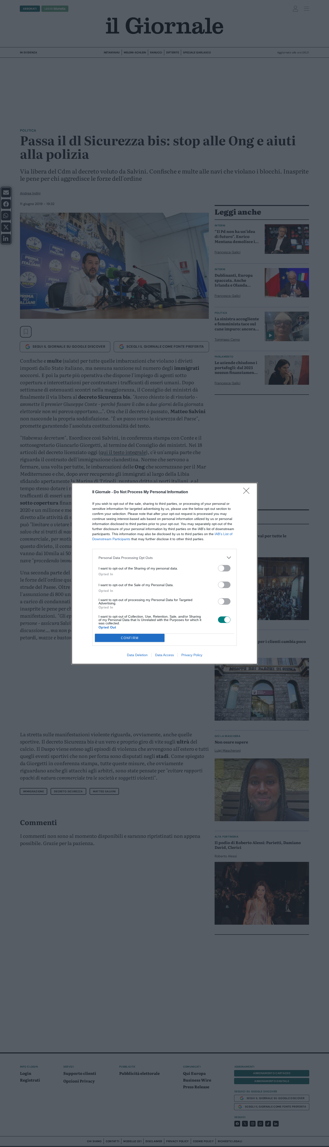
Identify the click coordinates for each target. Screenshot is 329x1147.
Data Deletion (137, 655)
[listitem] (164, 557)
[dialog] (164, 573)
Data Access (164, 655)
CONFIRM (130, 638)
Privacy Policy (191, 655)
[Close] (247, 492)
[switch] (224, 568)
